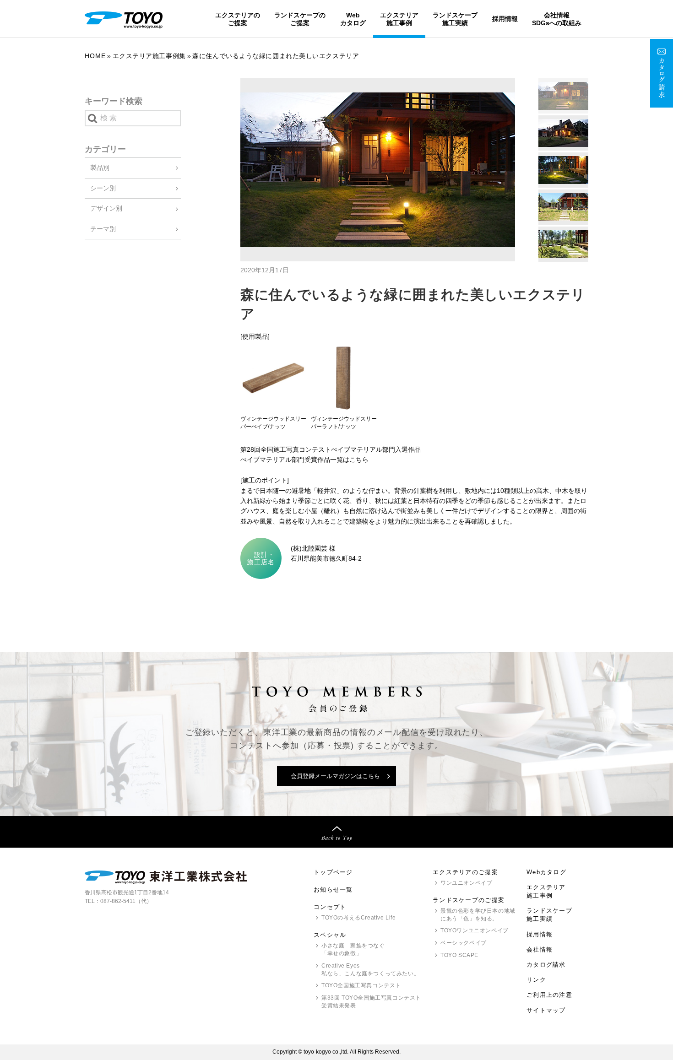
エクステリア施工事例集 (149, 55)
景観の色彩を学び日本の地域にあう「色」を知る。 (478, 915)
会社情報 (539, 949)
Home (95, 55)
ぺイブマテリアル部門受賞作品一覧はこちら (304, 459)
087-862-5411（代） (126, 901)
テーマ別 (103, 229)
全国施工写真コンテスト (361, 985)
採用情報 (505, 18)
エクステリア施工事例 (399, 18)
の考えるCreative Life (358, 917)
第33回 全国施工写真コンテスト (371, 1002)
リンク (536, 979)
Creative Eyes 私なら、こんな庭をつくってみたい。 (370, 970)
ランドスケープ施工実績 (455, 18)
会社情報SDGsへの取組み (556, 18)
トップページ (333, 872)
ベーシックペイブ (463, 943)
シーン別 (103, 188)
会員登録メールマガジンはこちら (335, 776)
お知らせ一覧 (333, 889)
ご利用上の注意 (549, 994)
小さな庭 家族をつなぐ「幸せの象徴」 (353, 949)
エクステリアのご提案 (237, 18)
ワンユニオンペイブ (466, 883)
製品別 (99, 167)
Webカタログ (353, 18)
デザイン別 (106, 208)
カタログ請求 (546, 964)
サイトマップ (546, 1010)
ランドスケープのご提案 (300, 18)
